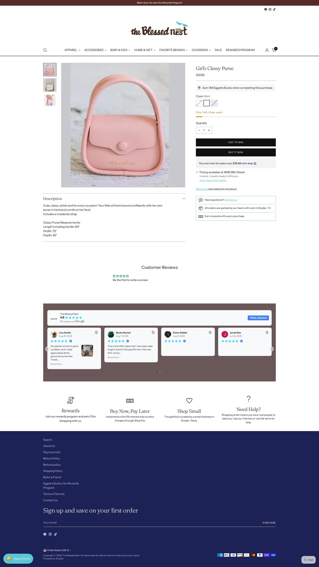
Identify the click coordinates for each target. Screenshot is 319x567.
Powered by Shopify (53, 558)
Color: (203, 96)
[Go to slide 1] (157, 372)
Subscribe (269, 522)
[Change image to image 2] (49, 85)
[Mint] (207, 103)
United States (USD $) (58, 550)
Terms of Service (54, 494)
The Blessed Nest (70, 555)
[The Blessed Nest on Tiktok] (274, 9)
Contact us (230, 199)
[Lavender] (214, 103)
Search (47, 439)
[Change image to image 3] (49, 100)
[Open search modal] (45, 50)
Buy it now (235, 152)
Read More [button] (56, 364)
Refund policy (52, 464)
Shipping (201, 189)
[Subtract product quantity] (199, 130)
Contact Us (50, 500)
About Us (49, 446)
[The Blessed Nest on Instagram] (269, 9)
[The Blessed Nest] (159, 28)
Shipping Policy (53, 471)
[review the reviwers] (96, 332)
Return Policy (51, 458)
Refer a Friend (52, 477)
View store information (213, 180)
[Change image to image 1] (49, 69)
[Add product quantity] (209, 130)
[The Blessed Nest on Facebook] (265, 9)
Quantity (201, 123)
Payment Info (51, 452)
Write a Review (258, 317)
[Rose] (199, 103)
